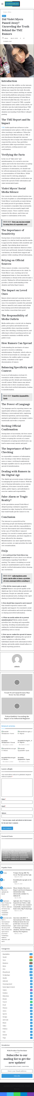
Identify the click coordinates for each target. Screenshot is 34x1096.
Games (5, 990)
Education (6, 996)
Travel (5, 1002)
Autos (4, 1011)
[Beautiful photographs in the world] (7, 882)
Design (5, 1017)
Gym (4, 1032)
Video (4, 1026)
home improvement (9, 987)
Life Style (5, 1020)
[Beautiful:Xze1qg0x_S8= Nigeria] (25, 735)
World (4, 957)
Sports (5, 1014)
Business (5, 963)
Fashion (5, 993)
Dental (5, 1035)
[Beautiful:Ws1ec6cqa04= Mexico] (9, 752)
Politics (5, 1029)
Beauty (5, 999)
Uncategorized (7, 984)
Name (4, 799)
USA (4, 969)
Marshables (6, 954)
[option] (17, 851)
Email (4, 806)
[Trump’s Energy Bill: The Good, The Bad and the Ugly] (7, 874)
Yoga (4, 1037)
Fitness (5, 1008)
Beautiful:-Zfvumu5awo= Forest (8, 741)
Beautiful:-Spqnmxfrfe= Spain (24, 758)
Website (4, 813)
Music (4, 1023)
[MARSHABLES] (12, 3)
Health (5, 978)
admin (6, 38)
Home (5, 12)
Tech (4, 960)
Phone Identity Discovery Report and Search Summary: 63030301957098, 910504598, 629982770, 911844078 (22, 892)
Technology (6, 975)
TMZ (3, 127)
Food (4, 1005)
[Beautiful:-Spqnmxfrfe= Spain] (25, 752)
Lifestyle (5, 981)
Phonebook (6, 972)
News (9, 12)
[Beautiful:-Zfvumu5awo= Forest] (9, 735)
